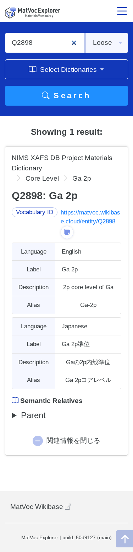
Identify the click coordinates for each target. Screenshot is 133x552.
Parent (33, 415)
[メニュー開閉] (122, 11)
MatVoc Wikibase (37, 506)
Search (70, 95)
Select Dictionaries (68, 69)
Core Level (42, 178)
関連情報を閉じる (73, 440)
